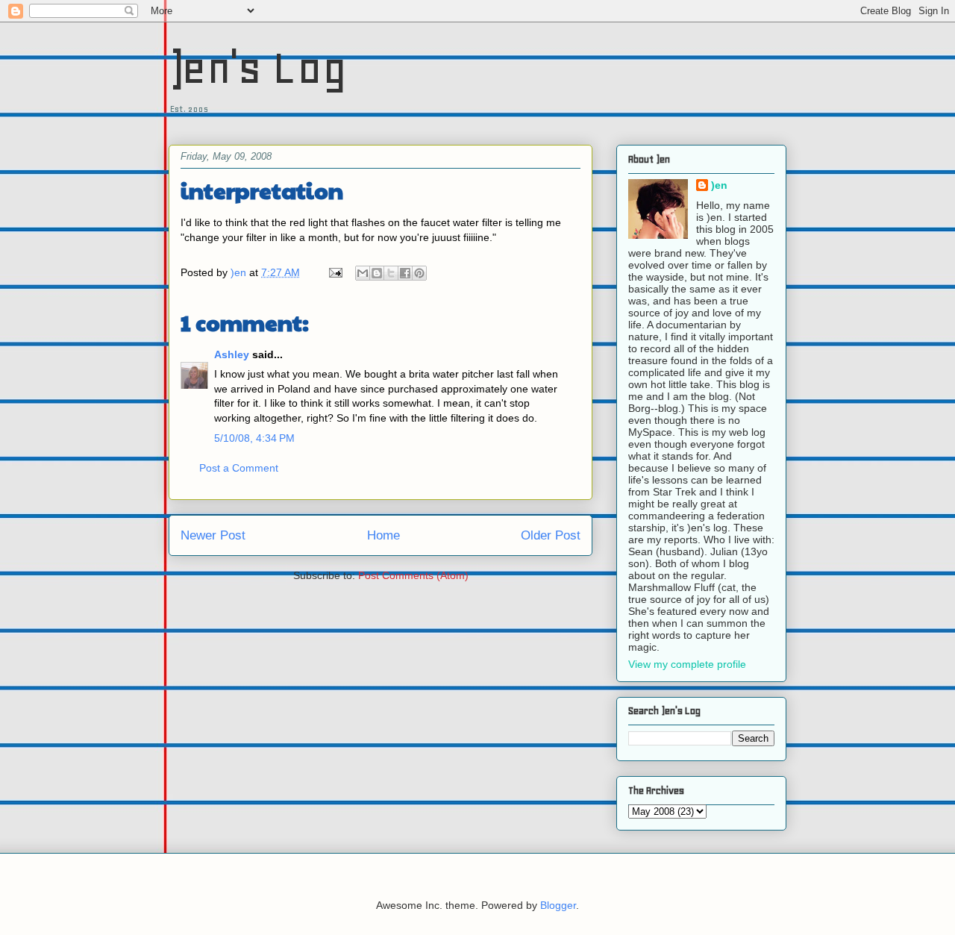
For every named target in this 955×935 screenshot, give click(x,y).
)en (719, 185)
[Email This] (362, 273)
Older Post (550, 535)
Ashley (231, 354)
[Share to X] (390, 273)
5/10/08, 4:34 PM (254, 438)
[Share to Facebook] (405, 273)
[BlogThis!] (376, 273)
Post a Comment (238, 468)
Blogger (558, 905)
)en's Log (258, 67)
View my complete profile (687, 664)
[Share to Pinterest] (419, 273)
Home (383, 535)
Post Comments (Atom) (413, 575)
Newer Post (213, 535)
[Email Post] (334, 272)
